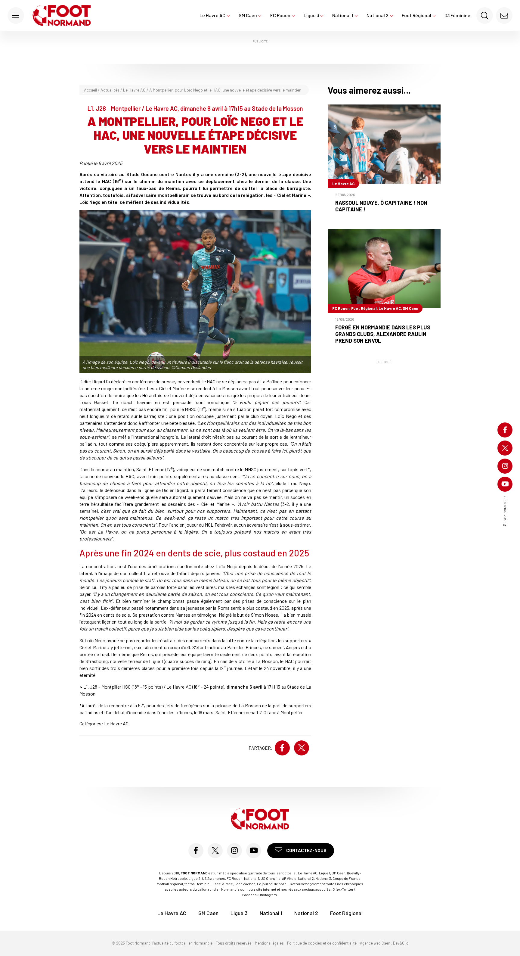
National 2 (377, 15)
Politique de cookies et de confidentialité (322, 943)
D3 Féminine (457, 15)
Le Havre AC (212, 15)
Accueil (90, 89)
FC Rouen (280, 15)
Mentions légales (269, 943)
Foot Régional (416, 15)
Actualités (110, 89)
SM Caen (248, 15)
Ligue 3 (311, 15)
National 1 (342, 15)
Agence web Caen (375, 943)
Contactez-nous (306, 850)
